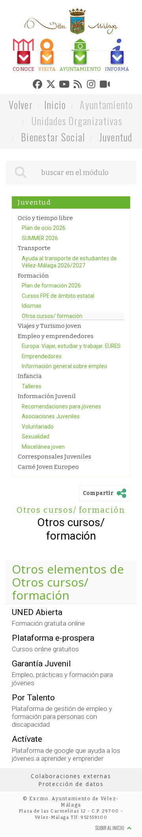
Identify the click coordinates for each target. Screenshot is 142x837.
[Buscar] (20, 209)
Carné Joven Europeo (48, 503)
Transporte (34, 284)
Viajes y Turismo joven (49, 362)
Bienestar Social (53, 173)
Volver (21, 141)
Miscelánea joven (43, 483)
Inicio (55, 141)
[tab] (22, 56)
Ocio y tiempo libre (45, 254)
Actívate (27, 776)
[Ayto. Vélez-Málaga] (71, 21)
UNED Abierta (37, 648)
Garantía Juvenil (41, 700)
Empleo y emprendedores (55, 372)
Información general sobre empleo (64, 403)
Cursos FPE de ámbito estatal (58, 332)
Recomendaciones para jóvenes (61, 443)
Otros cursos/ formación (52, 352)
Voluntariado (38, 463)
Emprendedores (42, 392)
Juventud (116, 173)
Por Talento (33, 734)
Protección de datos (71, 820)
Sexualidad (35, 473)
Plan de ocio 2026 (43, 264)
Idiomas (31, 342)
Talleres (31, 423)
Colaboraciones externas (71, 812)
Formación (33, 312)
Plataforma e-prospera (53, 674)
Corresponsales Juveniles (54, 493)
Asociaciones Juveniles (51, 453)
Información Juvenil (47, 432)
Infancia (30, 412)
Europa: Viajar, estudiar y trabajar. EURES (71, 383)
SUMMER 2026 (40, 274)
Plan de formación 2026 (51, 322)
